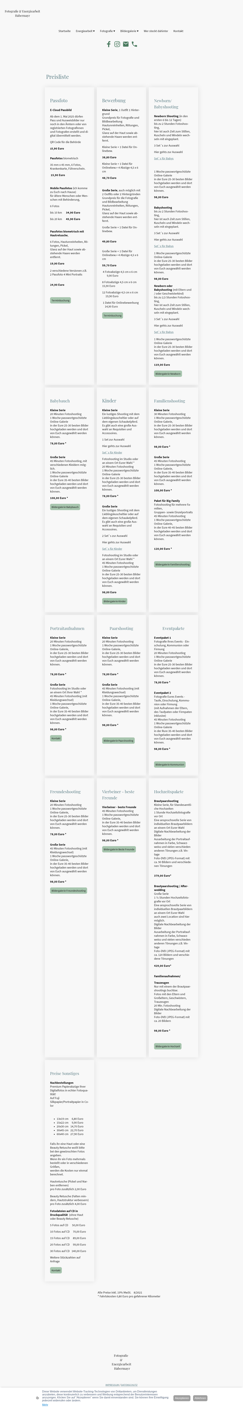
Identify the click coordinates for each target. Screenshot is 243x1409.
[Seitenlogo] (22, 20)
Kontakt (56, 738)
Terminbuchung (60, 300)
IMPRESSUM (112, 1384)
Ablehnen (200, 1398)
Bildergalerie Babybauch (65, 507)
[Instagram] (117, 44)
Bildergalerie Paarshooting (118, 740)
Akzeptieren (182, 1398)
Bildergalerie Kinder (115, 601)
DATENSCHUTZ (129, 1384)
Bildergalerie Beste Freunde (119, 849)
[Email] (126, 44)
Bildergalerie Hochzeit (168, 1046)
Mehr (45, 1404)
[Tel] (134, 44)
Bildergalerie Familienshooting (173, 564)
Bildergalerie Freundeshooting (69, 890)
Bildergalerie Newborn (168, 373)
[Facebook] (109, 44)
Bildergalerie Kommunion (170, 764)
